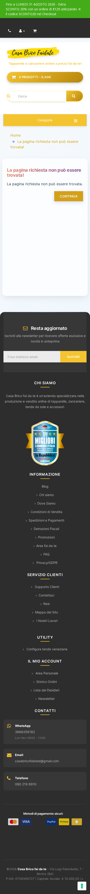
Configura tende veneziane (46, 649)
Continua (69, 196)
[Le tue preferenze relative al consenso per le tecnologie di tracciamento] (82, 886)
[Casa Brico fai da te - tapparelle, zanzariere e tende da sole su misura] (45, 52)
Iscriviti (73, 357)
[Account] (22, 30)
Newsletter (46, 699)
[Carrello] (35, 30)
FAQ (46, 554)
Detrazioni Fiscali (46, 529)
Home (15, 135)
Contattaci (46, 595)
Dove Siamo (46, 503)
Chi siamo (46, 495)
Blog (45, 486)
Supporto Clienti (46, 587)
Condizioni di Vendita (46, 512)
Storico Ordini (46, 682)
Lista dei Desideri (46, 690)
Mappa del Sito (46, 612)
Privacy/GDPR (46, 563)
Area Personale (46, 673)
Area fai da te (46, 546)
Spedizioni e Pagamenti (46, 520)
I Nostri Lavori (46, 621)
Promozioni (46, 537)
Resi (46, 604)
